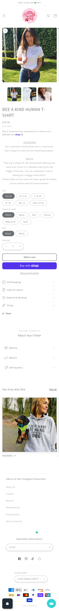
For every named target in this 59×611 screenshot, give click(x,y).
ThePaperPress (32, 605)
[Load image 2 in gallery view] (29, 94)
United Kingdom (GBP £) (28, 579)
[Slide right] (55, 95)
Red (34, 215)
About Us (10, 487)
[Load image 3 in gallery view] (44, 94)
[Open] (7, 603)
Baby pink (10, 221)
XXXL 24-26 (38, 203)
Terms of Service (14, 521)
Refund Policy (13, 507)
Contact (10, 493)
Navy (25, 221)
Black (22, 215)
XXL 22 (22, 203)
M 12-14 (23, 196)
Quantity (6, 240)
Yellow (47, 215)
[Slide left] (3, 95)
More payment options (29, 273)
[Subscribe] (49, 547)
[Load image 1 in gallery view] (14, 94)
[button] (3, 15)
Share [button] (8, 313)
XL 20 (8, 203)
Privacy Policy (12, 514)
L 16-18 (37, 196)
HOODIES (7, 455)
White (8, 215)
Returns (10, 500)
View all (53, 389)
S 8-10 (8, 196)
